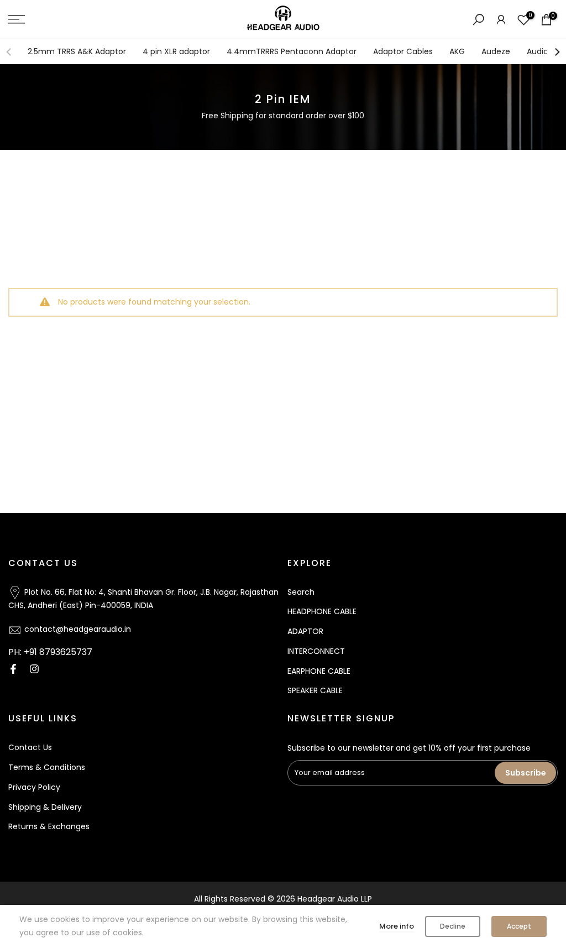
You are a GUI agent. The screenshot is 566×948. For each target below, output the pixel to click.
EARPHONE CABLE (318, 671)
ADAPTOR (305, 631)
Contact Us (30, 747)
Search (301, 592)
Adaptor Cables (403, 51)
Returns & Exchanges (49, 826)
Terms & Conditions (46, 767)
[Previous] (9, 52)
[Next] (556, 52)
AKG (457, 51)
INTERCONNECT (316, 651)
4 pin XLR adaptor (176, 51)
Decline (452, 926)
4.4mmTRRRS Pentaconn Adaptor (292, 51)
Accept (519, 926)
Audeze (495, 51)
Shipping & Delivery (45, 807)
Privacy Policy (34, 787)
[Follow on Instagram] (34, 668)
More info (396, 926)
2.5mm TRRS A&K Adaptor (77, 51)
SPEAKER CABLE (315, 690)
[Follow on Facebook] (13, 668)
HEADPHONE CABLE (322, 611)
